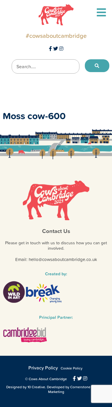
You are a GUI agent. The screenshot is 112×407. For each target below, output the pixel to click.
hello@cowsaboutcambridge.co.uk (63, 259)
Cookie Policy (71, 368)
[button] (97, 65)
